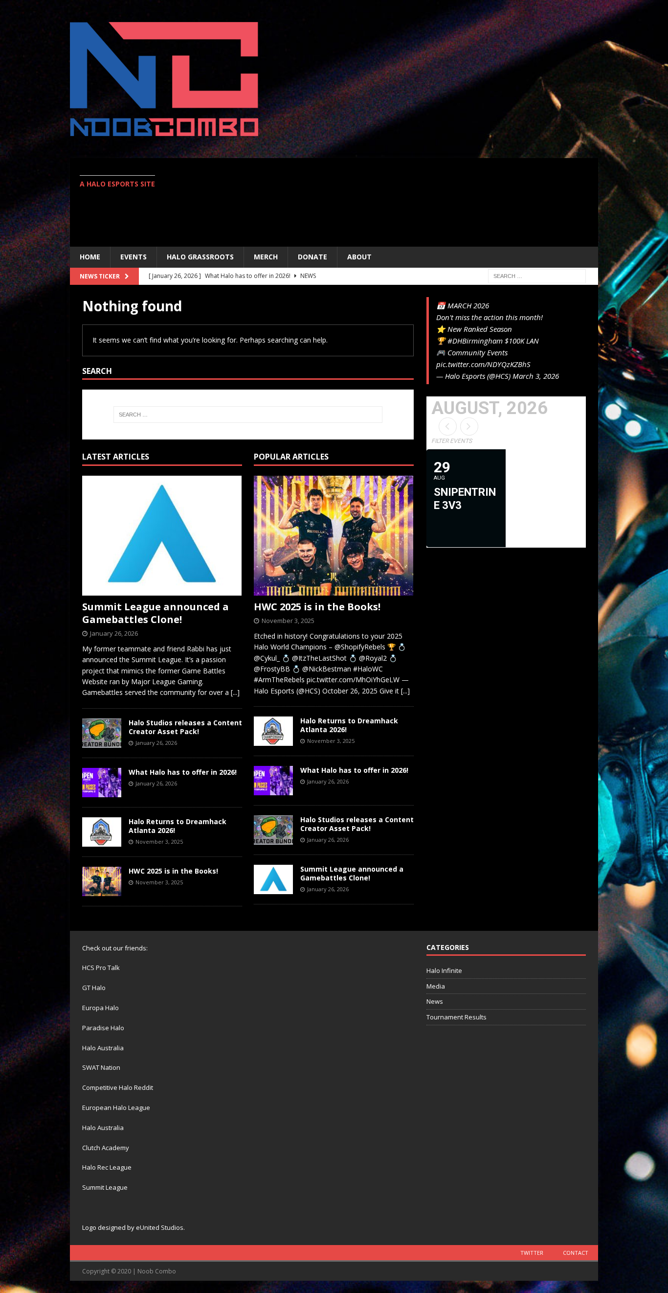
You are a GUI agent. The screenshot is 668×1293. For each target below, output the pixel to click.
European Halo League (116, 1107)
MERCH (266, 256)
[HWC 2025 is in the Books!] (101, 881)
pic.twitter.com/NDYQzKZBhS (483, 364)
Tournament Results (456, 1017)
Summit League (105, 1187)
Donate (312, 256)
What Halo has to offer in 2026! (183, 772)
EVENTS (133, 256)
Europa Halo (100, 1007)
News (434, 1001)
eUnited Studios (159, 1227)
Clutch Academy (105, 1147)
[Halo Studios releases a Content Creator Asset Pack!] (101, 733)
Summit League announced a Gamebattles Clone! (155, 613)
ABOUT (359, 256)
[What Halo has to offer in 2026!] (101, 782)
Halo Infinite (444, 970)
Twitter (531, 1252)
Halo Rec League (107, 1167)
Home (90, 256)
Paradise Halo (103, 1027)
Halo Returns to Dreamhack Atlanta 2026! (177, 826)
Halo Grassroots (200, 256)
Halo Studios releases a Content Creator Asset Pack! (185, 727)
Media (435, 986)
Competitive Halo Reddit (117, 1087)
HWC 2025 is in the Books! (173, 871)
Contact (575, 1252)
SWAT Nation (101, 1067)
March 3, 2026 (535, 376)
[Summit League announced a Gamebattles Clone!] (162, 536)
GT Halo (94, 987)
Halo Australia (103, 1047)
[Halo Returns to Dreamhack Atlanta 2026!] (101, 832)
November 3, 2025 (159, 841)
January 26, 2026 (114, 633)
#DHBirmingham (475, 341)
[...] (235, 692)
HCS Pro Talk (101, 967)
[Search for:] (537, 275)
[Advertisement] (419, 202)
